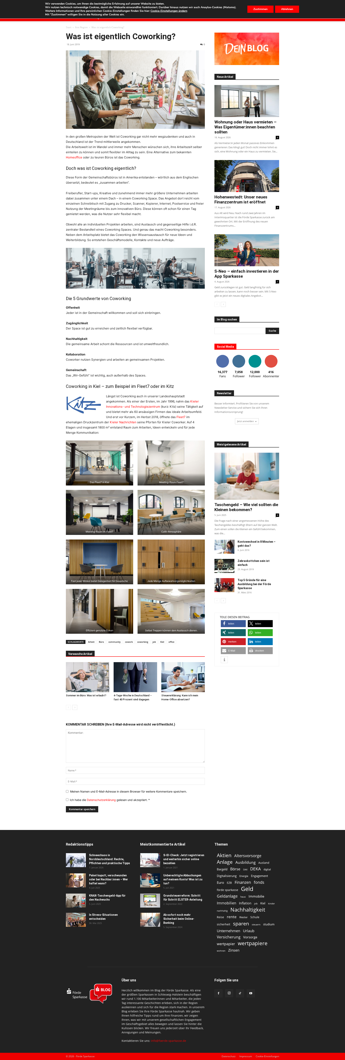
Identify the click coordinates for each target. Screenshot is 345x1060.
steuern (256, 924)
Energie (243, 876)
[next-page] (74, 707)
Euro (220, 882)
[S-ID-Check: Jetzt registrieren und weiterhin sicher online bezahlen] (150, 860)
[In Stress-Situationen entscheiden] (76, 920)
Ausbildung (245, 862)
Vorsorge (250, 937)
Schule (254, 917)
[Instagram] (229, 993)
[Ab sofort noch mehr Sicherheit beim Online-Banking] (150, 920)
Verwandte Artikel (80, 654)
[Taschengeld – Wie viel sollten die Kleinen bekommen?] (246, 476)
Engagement (259, 876)
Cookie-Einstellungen (267, 1056)
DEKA (255, 869)
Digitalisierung (227, 876)
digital (267, 869)
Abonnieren (271, 356)
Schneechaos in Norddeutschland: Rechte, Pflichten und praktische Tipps (109, 859)
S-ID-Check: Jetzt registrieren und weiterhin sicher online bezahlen (183, 859)
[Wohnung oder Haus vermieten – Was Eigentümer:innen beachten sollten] (246, 101)
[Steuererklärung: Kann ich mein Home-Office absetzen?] (183, 677)
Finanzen (243, 882)
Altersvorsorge (247, 856)
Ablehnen (287, 9)
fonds (259, 882)
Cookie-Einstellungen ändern (169, 11)
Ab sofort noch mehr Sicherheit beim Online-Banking (178, 918)
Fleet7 (180, 417)
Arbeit (91, 641)
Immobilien (226, 903)
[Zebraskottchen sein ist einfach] (224, 566)
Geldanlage (227, 896)
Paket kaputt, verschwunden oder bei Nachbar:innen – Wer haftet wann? (108, 879)
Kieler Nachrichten (123, 422)
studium (269, 924)
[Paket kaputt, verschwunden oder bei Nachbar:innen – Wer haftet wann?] (76, 880)
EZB (229, 883)
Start (68, 27)
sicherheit (223, 924)
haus (243, 896)
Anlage (225, 862)
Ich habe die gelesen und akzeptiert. (110, 800)
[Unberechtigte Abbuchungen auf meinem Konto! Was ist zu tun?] (150, 880)
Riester (243, 917)
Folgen (238, 356)
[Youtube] (251, 993)
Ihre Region (81, 27)
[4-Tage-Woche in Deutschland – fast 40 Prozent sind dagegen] (135, 677)
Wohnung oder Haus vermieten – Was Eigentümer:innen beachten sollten (245, 127)
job (154, 641)
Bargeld (222, 869)
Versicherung (228, 937)
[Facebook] (218, 993)
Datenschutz (229, 1056)
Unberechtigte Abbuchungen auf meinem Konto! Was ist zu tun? (182, 879)
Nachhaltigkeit (247, 910)
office (171, 641)
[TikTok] (240, 993)
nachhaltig (222, 910)
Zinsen (233, 950)
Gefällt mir (223, 356)
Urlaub (248, 931)
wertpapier (226, 944)
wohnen (221, 950)
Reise (220, 917)
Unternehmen (228, 931)
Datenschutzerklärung (102, 800)
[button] (233, 623)
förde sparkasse (227, 890)
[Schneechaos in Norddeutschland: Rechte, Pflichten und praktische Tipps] (76, 860)
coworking (142, 641)
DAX (245, 869)
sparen (241, 923)
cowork (129, 641)
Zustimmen (260, 9)
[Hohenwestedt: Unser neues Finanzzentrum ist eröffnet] (246, 176)
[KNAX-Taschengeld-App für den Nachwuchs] (76, 901)
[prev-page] (68, 707)
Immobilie (256, 896)
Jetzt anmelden (245, 421)
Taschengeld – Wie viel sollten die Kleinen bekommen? (246, 507)
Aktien (224, 855)
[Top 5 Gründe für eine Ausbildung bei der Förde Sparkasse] (224, 585)
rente (232, 917)
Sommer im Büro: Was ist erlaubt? (86, 695)
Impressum (245, 1056)
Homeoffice (74, 157)
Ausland (263, 863)
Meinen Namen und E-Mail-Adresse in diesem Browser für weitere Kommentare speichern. (128, 791)
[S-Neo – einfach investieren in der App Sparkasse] (246, 250)
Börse (235, 869)
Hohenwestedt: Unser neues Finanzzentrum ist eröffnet (240, 199)
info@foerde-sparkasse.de (168, 1041)
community (114, 641)
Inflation (245, 903)
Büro (101, 641)
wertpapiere (253, 943)
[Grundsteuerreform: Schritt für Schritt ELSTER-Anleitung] (150, 901)
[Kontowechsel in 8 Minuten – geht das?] (224, 547)
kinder (271, 903)
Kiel (162, 641)
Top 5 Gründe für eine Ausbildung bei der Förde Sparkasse (254, 584)
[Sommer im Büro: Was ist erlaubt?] (87, 677)
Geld (247, 889)
